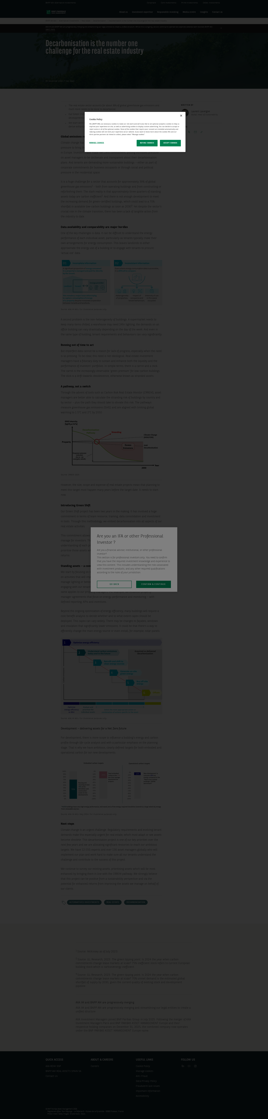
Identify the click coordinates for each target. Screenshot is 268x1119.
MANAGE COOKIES (96, 143)
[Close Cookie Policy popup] (181, 115)
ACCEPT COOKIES (170, 143)
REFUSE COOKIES (147, 143)
